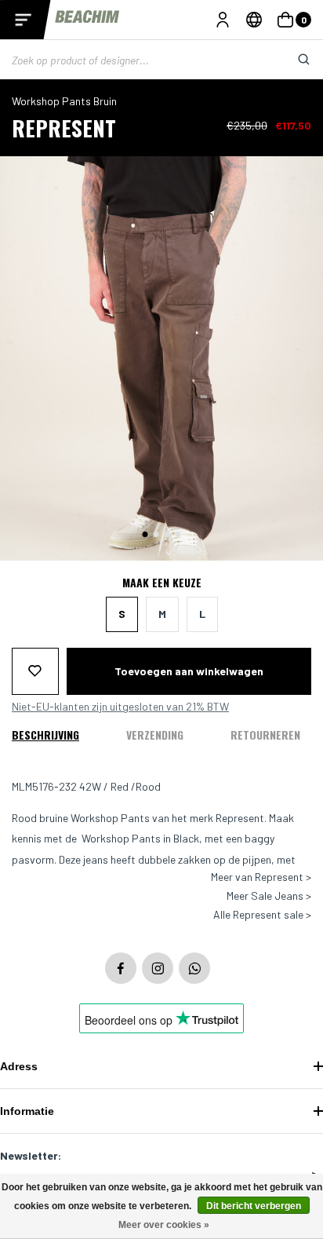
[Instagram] (157, 968)
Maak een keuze (161, 582)
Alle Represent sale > (262, 914)
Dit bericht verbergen (253, 1206)
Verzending (154, 734)
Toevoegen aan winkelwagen (188, 671)
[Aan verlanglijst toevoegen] (35, 671)
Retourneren (265, 734)
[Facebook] (120, 968)
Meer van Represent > (261, 877)
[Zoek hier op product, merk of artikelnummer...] (291, 59)
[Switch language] (254, 19)
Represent (64, 127)
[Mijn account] (222, 19)
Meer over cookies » (163, 1224)
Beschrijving (45, 734)
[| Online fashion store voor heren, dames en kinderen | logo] (88, 19)
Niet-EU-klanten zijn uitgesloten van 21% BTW (120, 706)
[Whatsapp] (194, 968)
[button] (145, 534)
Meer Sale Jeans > (269, 896)
